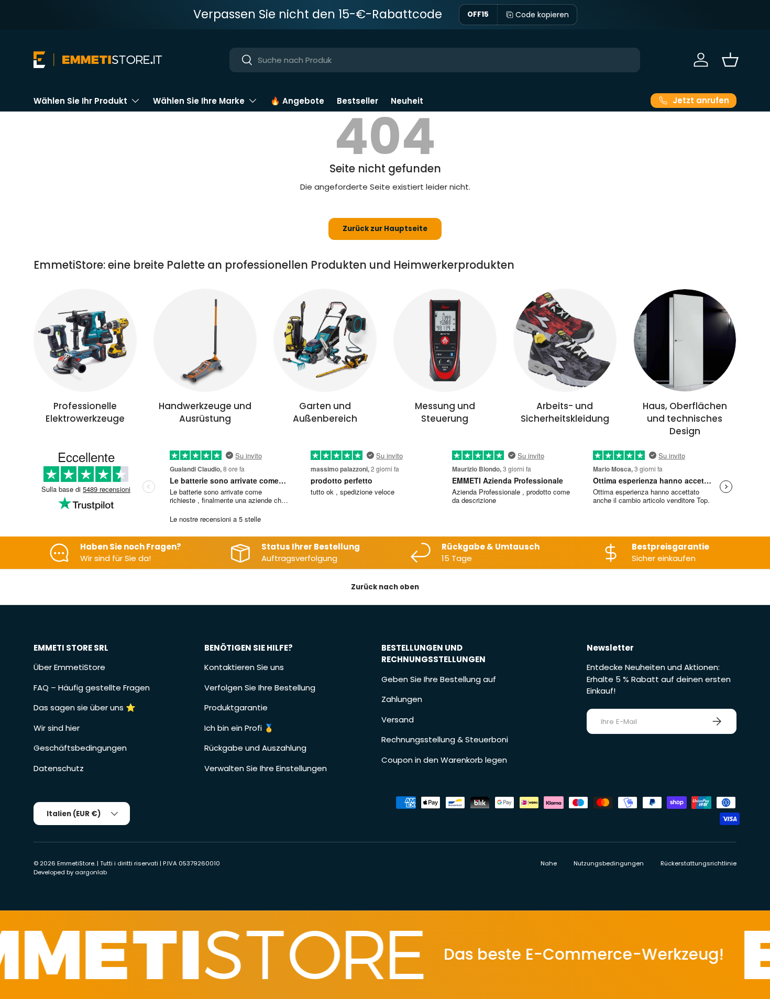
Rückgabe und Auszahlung (255, 747)
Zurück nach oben (385, 587)
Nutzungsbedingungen (609, 863)
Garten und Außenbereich (325, 412)
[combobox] (434, 60)
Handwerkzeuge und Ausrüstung (205, 412)
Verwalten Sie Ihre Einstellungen (265, 768)
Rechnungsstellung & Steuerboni (444, 739)
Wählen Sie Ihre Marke (199, 100)
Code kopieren (542, 14)
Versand (397, 719)
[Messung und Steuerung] (445, 340)
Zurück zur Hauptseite (385, 229)
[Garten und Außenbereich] (325, 340)
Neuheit (407, 100)
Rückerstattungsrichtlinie (698, 863)
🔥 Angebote (297, 100)
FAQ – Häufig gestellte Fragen (92, 687)
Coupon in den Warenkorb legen (444, 759)
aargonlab (91, 872)
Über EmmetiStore (69, 667)
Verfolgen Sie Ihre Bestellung (259, 687)
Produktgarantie (236, 707)
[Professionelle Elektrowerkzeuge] (85, 340)
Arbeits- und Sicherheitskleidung (565, 412)
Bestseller (357, 100)
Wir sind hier (57, 727)
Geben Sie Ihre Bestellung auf (438, 679)
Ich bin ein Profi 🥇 (239, 727)
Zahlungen (401, 699)
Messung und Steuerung (445, 412)
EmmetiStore (75, 863)
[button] (730, 59)
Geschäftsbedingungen (80, 747)
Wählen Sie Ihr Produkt (80, 100)
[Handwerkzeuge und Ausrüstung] (205, 340)
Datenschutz (59, 768)
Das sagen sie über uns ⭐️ (85, 707)
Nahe (549, 863)
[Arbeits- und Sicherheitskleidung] (565, 340)
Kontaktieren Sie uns (244, 667)
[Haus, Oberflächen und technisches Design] (685, 340)
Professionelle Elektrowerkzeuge (85, 412)
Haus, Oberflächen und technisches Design (685, 418)
